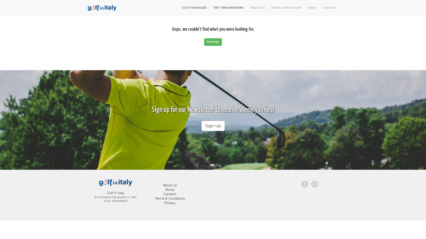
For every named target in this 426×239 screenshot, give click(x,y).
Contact (170, 194)
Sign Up (213, 125)
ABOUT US (257, 7)
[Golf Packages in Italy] (101, 7)
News (169, 190)
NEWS (312, 7)
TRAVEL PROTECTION (286, 7)
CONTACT (329, 7)
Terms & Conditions (170, 198)
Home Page (213, 41)
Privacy (170, 203)
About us (170, 185)
